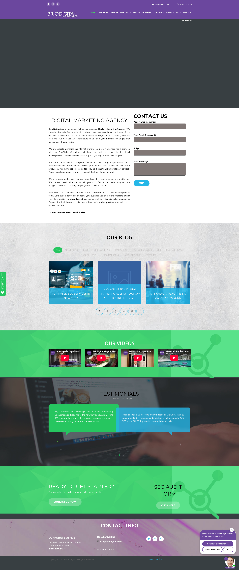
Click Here (168, 505)
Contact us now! (65, 502)
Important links (156, 559)
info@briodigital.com (164, 4)
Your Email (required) (145, 135)
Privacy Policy (105, 549)
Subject (138, 148)
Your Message (141, 161)
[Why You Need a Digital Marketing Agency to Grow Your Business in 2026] (119, 282)
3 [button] (123, 455)
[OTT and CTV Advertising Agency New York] (168, 282)
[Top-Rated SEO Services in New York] (71, 282)
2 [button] (119, 455)
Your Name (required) (145, 122)
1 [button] (116, 455)
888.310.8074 (186, 4)
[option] (84, 425)
